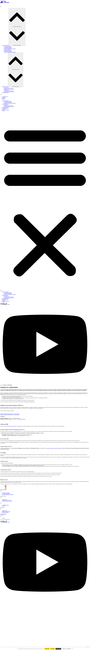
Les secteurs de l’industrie (8, 50)
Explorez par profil (5, 295)
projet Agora (20, 426)
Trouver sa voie (6, 87)
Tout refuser (53, 648)
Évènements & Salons (5, 107)
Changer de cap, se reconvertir (8, 88)
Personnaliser (58, 648)
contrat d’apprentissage (21, 435)
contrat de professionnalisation (11, 435)
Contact (3, 110)
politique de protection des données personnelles (54, 448)
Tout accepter (47, 648)
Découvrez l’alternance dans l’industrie (10, 48)
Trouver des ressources (5, 109)
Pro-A (29, 435)
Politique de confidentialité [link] (66, 648)
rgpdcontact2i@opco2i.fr (21, 419)
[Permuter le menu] (0, 6)
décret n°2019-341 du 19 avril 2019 (11, 426)
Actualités (3, 300)
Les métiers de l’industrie (8, 51)
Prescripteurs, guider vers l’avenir (9, 89)
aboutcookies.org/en (31, 471)
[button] (45, 201)
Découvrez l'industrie (3, 489)
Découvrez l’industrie (7, 46)
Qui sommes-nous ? (5, 108)
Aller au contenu (2, 0)
